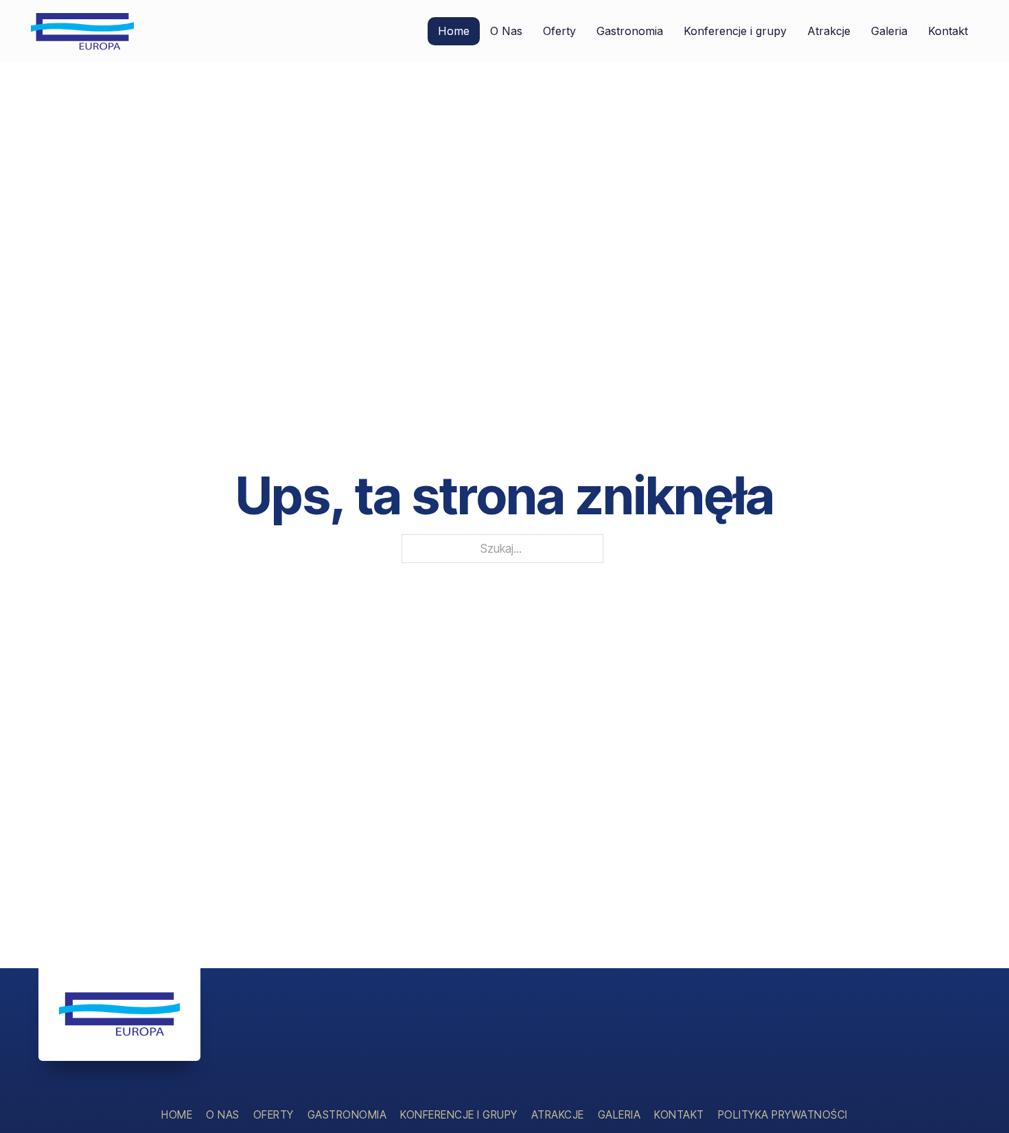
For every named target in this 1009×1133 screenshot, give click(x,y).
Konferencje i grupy (735, 31)
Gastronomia (629, 31)
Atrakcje (828, 31)
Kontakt (948, 31)
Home (453, 31)
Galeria (889, 31)
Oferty (559, 31)
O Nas (506, 31)
